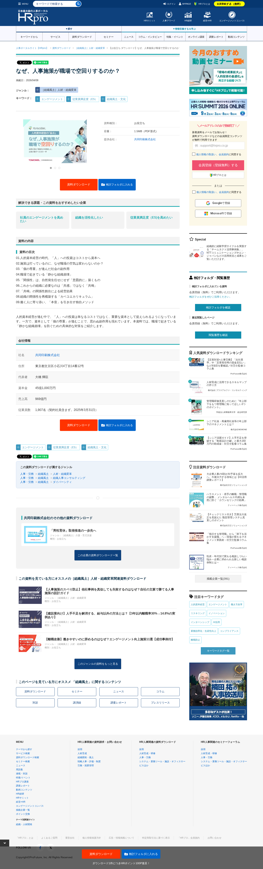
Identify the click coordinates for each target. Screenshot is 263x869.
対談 (35, 702)
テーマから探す (24, 749)
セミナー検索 (23, 761)
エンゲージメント (52, 99)
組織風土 (43, 473)
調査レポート (216, 36)
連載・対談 (22, 773)
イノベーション (217, 613)
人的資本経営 (198, 604)
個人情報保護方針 (91, 837)
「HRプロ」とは (24, 837)
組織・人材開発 (24, 824)
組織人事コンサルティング (69, 477)
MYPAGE (186, 4)
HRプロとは (204, 4)
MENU (25, 4)
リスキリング (198, 613)
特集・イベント (175, 36)
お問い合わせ (214, 837)
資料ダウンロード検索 (27, 757)
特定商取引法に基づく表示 (156, 837)
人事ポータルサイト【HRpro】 (32, 48)
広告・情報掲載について (121, 837)
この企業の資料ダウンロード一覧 (98, 555)
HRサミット (149, 20)
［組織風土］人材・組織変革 (90, 48)
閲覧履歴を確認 (218, 334)
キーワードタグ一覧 (218, 650)
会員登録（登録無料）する (218, 165)
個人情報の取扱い (206, 154)
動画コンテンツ (236, 36)
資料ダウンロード (82, 36)
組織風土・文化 (116, 99)
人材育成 (82, 753)
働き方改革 (236, 604)
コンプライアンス (229, 631)
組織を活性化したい (89, 217)
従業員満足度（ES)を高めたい (151, 217)
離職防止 (195, 640)
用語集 (19, 769)
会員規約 (224, 154)
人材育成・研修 (147, 753)
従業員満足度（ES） (84, 99)
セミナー (109, 36)
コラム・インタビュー (150, 36)
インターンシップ (200, 622)
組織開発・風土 (86, 757)
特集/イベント (23, 777)
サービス (55, 36)
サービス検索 (23, 753)
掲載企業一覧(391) (218, 578)
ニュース (128, 36)
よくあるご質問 (49, 837)
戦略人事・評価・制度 (89, 761)
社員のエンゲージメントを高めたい (41, 219)
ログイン (171, 4)
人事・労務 (27, 473)
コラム (160, 691)
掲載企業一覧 (23, 810)
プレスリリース (160, 702)
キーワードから (29, 36)
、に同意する (218, 154)
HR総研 (188, 20)
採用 (80, 749)
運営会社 (70, 837)
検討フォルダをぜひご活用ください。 (210, 296)
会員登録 (229, 4)
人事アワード (168, 20)
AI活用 (216, 622)
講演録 (77, 702)
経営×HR (207, 20)
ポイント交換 (23, 814)
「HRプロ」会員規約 (189, 837)
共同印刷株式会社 (145, 139)
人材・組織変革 (62, 473)
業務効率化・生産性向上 (203, 631)
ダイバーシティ (62, 481)
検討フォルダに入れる (119, 184)
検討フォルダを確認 (218, 307)
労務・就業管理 (86, 765)
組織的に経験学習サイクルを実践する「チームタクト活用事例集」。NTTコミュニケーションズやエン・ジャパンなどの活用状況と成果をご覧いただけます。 (227, 253)
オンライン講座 (196, 36)
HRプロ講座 (22, 781)
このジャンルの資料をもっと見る (98, 663)
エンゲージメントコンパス (232, 20)
